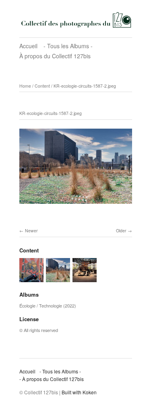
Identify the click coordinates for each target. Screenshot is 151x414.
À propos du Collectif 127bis (55, 56)
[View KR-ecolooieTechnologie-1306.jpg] (31, 278)
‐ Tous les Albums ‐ (68, 46)
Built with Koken (79, 392)
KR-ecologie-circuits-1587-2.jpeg (85, 86)
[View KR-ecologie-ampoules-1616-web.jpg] (84, 278)
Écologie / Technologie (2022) (47, 305)
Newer (31, 230)
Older (121, 230)
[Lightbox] (75, 205)
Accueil (28, 46)
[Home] (75, 19)
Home (25, 86)
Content (42, 86)
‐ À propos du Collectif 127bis (51, 378)
